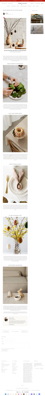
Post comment (5, 350)
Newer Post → (25, 331)
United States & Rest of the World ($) (22, 388)
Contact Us (2, 363)
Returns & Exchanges (4, 369)
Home (16, 390)
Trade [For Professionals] (25, 390)
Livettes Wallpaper (9, 390)
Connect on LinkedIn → (11, 324)
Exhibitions (13, 370)
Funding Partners (14, 369)
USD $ (22, 385)
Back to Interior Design (15, 331)
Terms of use (3, 370)
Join (41, 368)
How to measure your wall (5, 365)
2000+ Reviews (14, 364)
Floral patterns (11, 155)
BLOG (19, 390)
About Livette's (14, 363)
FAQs (2, 368)
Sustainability (14, 368)
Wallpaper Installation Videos (5, 364)
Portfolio (13, 365)
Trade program (14, 373)
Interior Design (34, 10)
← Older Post (6, 331)
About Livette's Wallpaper (35, 390)
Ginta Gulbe (11, 318)
